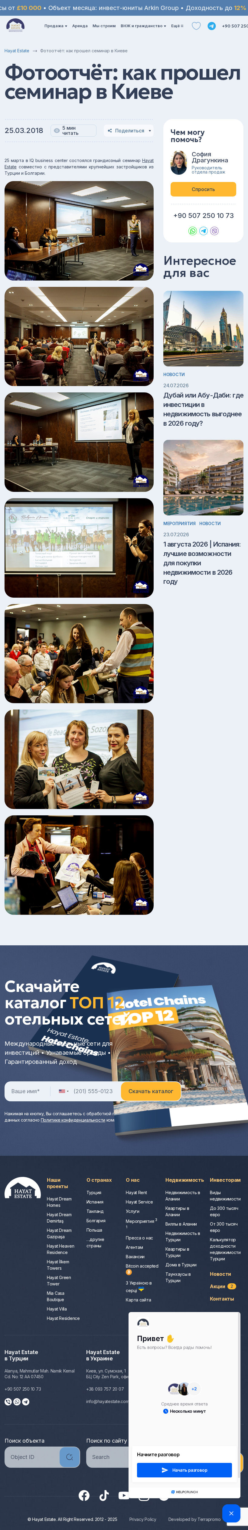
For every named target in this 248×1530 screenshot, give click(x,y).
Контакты (222, 1299)
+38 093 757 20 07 (105, 1389)
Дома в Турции (180, 1264)
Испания (94, 1201)
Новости (174, 374)
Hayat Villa (57, 1308)
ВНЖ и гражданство (141, 25)
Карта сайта (138, 1299)
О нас (132, 1180)
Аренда (80, 25)
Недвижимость (184, 1180)
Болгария (96, 1220)
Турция (93, 1192)
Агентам (134, 1247)
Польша (94, 1230)
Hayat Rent (136, 1192)
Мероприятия (179, 523)
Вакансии (135, 1256)
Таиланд (95, 1211)
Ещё (175, 25)
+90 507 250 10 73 (203, 215)
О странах (99, 1180)
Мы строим (104, 25)
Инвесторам (225, 1180)
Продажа (54, 25)
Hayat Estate (17, 50)
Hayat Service (139, 1201)
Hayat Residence (63, 1318)
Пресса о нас (139, 1237)
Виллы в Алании (181, 1223)
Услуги (132, 1211)
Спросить (203, 189)
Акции (221, 1286)
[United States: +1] (63, 1091)
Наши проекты (57, 1183)
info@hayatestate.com (107, 1401)
